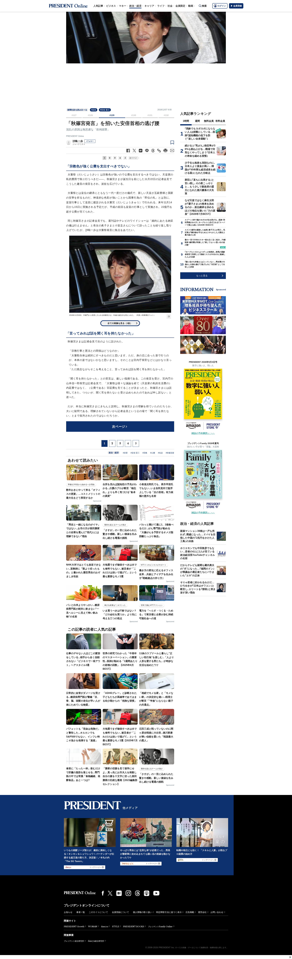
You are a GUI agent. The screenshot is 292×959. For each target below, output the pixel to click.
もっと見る (202, 275)
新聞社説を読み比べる (77, 110)
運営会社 (202, 912)
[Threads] (137, 893)
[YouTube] (156, 893)
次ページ (133, 158)
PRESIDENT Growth (74, 926)
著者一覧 (80, 912)
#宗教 (145, 453)
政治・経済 (135, 6)
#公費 (152, 453)
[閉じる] (290, 957)
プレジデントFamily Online (160, 926)
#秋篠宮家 (170, 453)
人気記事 (98, 6)
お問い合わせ (216, 912)
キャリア (149, 6)
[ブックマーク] (172, 143)
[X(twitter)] (110, 893)
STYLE (115, 926)
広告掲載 (190, 912)
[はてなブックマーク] (119, 893)
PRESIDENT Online (75, 136)
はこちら (203, 433)
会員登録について (120, 912)
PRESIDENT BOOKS (133, 926)
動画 (190, 6)
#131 (150, 115)
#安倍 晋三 (105, 110)
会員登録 (237, 6)
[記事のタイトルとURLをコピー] (159, 150)
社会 (170, 6)
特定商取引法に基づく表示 (169, 912)
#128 (90, 115)
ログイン (221, 6)
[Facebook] (103, 893)
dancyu (104, 926)
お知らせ (68, 912)
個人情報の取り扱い (142, 912)
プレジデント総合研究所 (74, 941)
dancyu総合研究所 (96, 941)
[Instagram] (128, 893)
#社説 (160, 453)
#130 (133, 115)
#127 (74, 115)
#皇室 (93, 110)
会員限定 (180, 6)
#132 (166, 115)
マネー (122, 6)
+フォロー (90, 141)
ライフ (161, 6)
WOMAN (92, 926)
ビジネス (111, 6)
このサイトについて (98, 912)
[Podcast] (146, 893)
